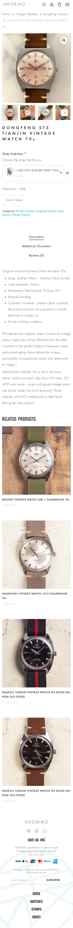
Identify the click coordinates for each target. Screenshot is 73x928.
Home (6, 14)
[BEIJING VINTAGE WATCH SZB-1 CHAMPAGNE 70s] (36, 460)
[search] (44, 4)
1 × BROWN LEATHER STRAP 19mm (36, 170)
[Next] (64, 112)
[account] (52, 4)
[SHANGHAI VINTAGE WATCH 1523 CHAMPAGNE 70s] (36, 555)
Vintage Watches (27, 14)
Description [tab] (36, 237)
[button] (67, 4)
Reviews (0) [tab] (36, 255)
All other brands (25, 211)
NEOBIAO (15, 4)
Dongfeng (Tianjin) (56, 14)
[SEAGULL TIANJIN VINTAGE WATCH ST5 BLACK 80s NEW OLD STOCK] (36, 653)
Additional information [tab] (36, 246)
